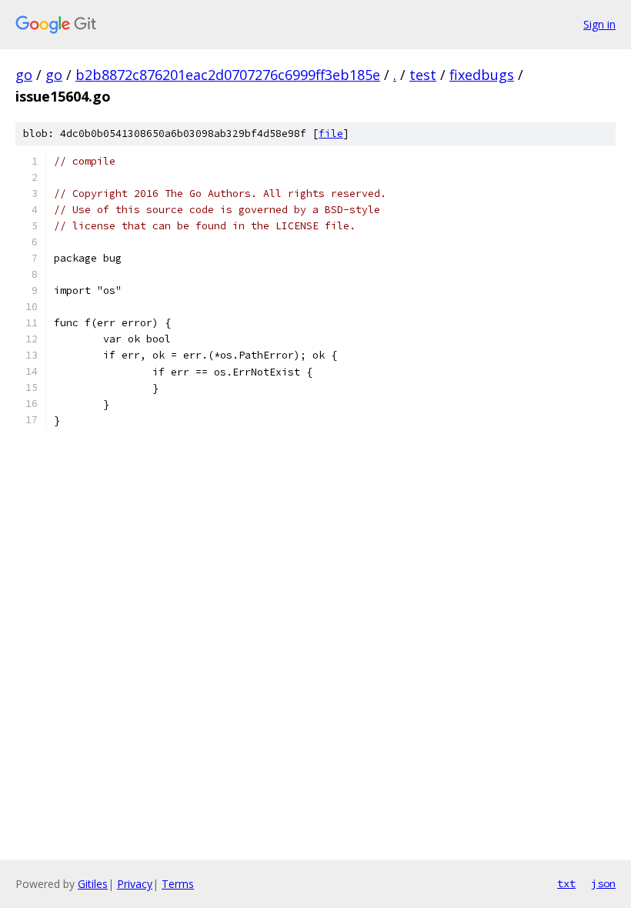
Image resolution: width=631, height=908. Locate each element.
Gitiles (93, 883)
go (23, 74)
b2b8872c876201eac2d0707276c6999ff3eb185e (227, 74)
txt (566, 883)
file (331, 133)
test (422, 74)
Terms (178, 883)
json (603, 883)
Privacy (134, 883)
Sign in (599, 24)
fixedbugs (481, 74)
